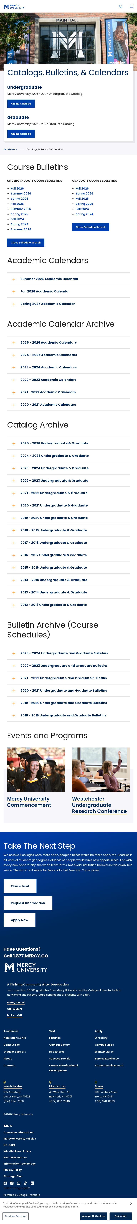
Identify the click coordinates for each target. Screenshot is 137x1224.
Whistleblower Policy (17, 1151)
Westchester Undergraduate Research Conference (99, 805)
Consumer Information (19, 1132)
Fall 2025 (17, 204)
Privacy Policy (13, 1170)
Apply (98, 1031)
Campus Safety (59, 1045)
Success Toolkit (59, 1058)
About (8, 1058)
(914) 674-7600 (14, 1101)
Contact (9, 1065)
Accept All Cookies (93, 1216)
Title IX (8, 1126)
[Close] (131, 1203)
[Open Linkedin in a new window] (32, 1183)
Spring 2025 (19, 214)
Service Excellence (107, 1058)
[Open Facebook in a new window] (5, 1183)
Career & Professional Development (63, 1068)
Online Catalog (21, 103)
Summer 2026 (21, 193)
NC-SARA (10, 1145)
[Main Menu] (131, 6)
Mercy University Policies (20, 1138)
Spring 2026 (19, 199)
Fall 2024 (17, 219)
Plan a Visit (20, 886)
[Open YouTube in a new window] (18, 1183)
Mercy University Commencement (29, 802)
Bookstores (56, 1051)
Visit (52, 1031)
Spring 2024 (20, 224)
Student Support (15, 1051)
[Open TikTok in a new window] (25, 1183)
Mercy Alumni (16, 1002)
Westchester (13, 1086)
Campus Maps (104, 1045)
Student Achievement (109, 1065)
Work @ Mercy (104, 1051)
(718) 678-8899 (105, 1101)
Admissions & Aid (15, 1038)
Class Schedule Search (26, 242)
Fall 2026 (17, 189)
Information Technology (19, 1163)
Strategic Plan (13, 1176)
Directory (101, 1038)
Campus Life (12, 1045)
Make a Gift (14, 1015)
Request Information (28, 903)
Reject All (120, 1216)
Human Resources (15, 1157)
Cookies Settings (15, 1216)
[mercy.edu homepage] (14, 7)
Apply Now (19, 920)
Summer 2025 (21, 209)
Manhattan (57, 1086)
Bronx (99, 1086)
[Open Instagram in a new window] (12, 1183)
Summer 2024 (21, 229)
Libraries (55, 1038)
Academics (10, 149)
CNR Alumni (14, 1009)
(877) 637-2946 (59, 1101)
